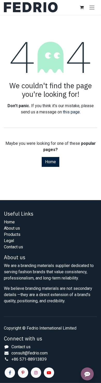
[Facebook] (10, 372)
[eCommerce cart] (81, 7)
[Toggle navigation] (92, 7)
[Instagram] (36, 372)
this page (71, 112)
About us (12, 228)
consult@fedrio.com (29, 353)
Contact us (13, 246)
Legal (9, 240)
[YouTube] (49, 372)
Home (50, 161)
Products (12, 234)
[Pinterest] (23, 372)
